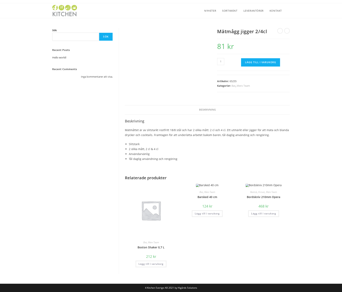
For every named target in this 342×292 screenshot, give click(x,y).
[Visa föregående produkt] (280, 31)
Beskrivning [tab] (207, 109)
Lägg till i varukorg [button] (151, 264)
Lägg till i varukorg (260, 62)
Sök (54, 30)
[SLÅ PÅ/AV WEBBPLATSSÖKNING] (289, 10)
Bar (234, 85)
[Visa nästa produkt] (287, 31)
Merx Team (243, 85)
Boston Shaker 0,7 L (151, 247)
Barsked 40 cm (207, 197)
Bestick (253, 192)
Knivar (261, 192)
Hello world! (59, 57)
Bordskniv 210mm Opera (263, 197)
